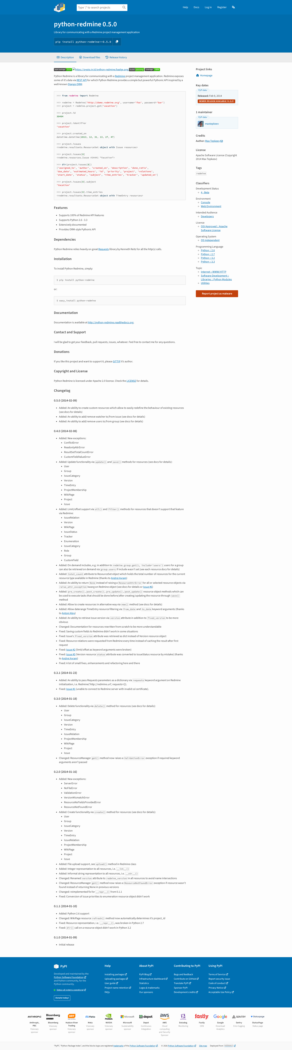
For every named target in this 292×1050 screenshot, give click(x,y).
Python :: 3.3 (208, 262)
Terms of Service (217, 974)
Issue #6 (147, 587)
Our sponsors (146, 992)
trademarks (118, 1045)
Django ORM (75, 84)
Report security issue (219, 979)
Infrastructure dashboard (152, 979)
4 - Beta (205, 192)
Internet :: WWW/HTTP (213, 272)
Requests (103, 249)
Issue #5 (70, 654)
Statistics (144, 983)
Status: (70, 990)
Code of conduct (217, 983)
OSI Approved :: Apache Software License (214, 228)
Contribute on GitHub (185, 979)
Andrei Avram (118, 578)
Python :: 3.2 (208, 258)
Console (205, 202)
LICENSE (131, 381)
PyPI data (202, 90)
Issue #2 (70, 650)
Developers (207, 216)
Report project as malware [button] (217, 293)
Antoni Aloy (68, 613)
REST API (82, 80)
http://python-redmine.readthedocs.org (110, 322)
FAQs (107, 992)
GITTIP (116, 361)
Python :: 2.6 (208, 250)
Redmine (120, 76)
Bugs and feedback (183, 974)
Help (185, 7)
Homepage (206, 75)
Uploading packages (115, 979)
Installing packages (114, 974)
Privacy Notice (216, 988)
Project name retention (116, 988)
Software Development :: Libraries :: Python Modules (216, 277)
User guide (110, 983)
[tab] (65, 57)
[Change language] (233, 7)
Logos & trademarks (149, 988)
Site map (203, 1045)
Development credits (184, 992)
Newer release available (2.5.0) (216, 101)
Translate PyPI (181, 983)
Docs (196, 7)
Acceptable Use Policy (220, 992)
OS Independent (210, 240)
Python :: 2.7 (208, 254)
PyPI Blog (144, 974)
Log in (208, 7)
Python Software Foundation (68, 977)
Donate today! (62, 997)
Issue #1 (70, 689)
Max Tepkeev (212, 141)
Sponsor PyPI (181, 988)
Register (222, 7)
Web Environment (211, 206)
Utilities (205, 283)
